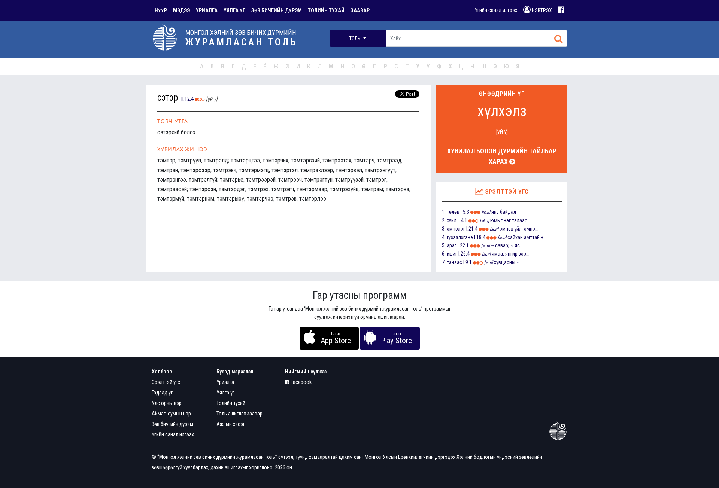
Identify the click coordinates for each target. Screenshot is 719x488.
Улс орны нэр (167, 403)
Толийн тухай (230, 403)
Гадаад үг (162, 393)
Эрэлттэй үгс (166, 382)
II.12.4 (187, 99)
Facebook (300, 382)
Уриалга (225, 382)
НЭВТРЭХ (541, 10)
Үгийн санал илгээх (496, 10)
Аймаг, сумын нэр (171, 414)
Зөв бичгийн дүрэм (172, 424)
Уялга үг (225, 393)
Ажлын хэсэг (230, 424)
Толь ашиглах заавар (239, 414)
